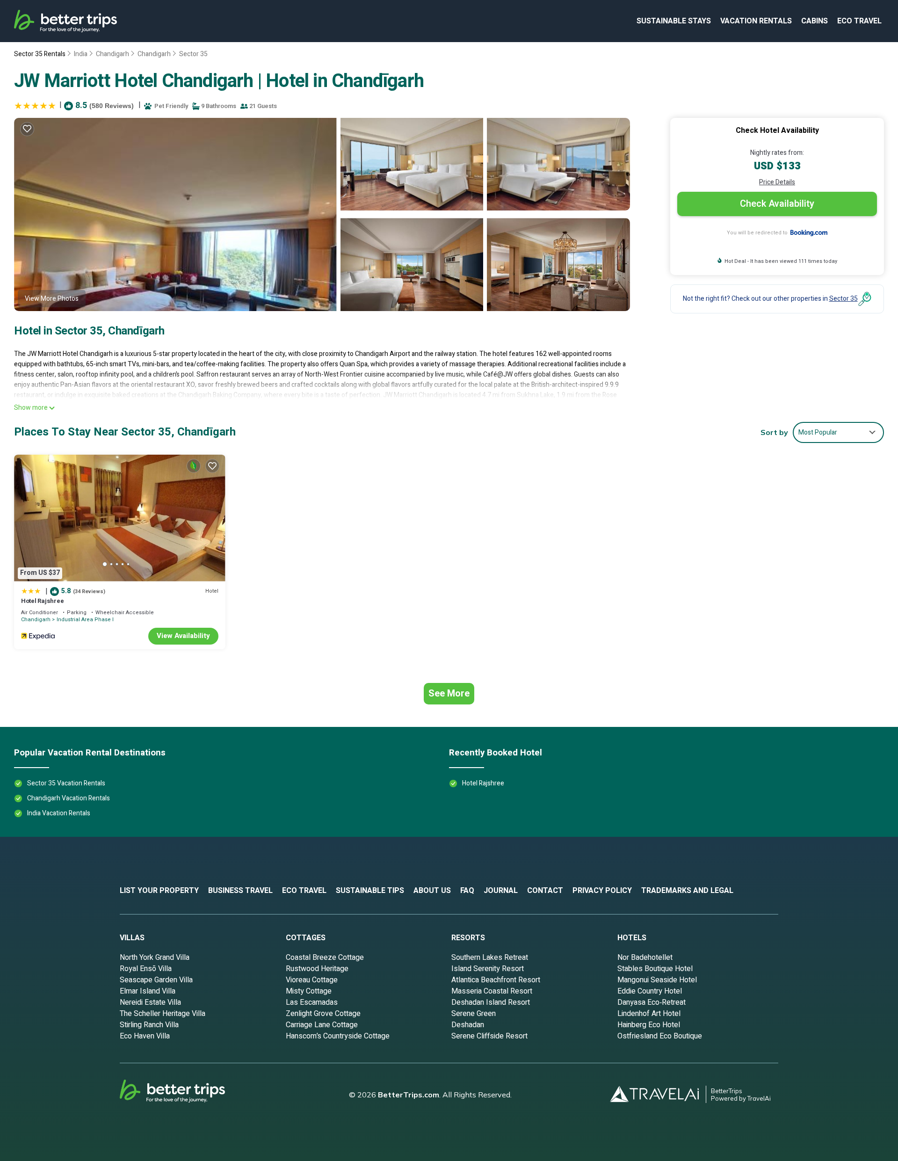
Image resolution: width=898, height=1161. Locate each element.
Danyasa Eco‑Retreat (651, 1002)
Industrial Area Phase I (85, 620)
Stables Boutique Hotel (655, 968)
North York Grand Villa (154, 957)
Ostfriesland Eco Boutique (659, 1036)
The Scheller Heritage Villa (162, 1013)
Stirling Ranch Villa (149, 1024)
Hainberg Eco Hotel (648, 1024)
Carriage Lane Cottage (322, 1024)
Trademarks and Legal (687, 890)
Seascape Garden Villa (156, 980)
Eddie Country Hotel (649, 991)
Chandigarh (112, 54)
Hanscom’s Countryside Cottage (338, 1036)
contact (545, 890)
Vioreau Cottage (312, 980)
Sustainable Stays (674, 21)
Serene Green (473, 1013)
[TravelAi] (658, 1094)
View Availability (183, 636)
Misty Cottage (309, 991)
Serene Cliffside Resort (489, 1036)
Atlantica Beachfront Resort (495, 980)
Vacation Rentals (756, 21)
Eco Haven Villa (145, 1036)
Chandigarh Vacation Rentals (68, 798)
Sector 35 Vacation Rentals (66, 783)
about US (432, 890)
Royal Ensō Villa (146, 968)
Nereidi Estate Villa (150, 1002)
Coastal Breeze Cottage (325, 957)
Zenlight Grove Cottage (323, 1013)
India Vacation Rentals (58, 813)
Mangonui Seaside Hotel (657, 980)
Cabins (814, 21)
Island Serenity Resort (487, 968)
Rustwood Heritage (317, 968)
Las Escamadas (312, 1002)
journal (501, 890)
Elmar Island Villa (147, 991)
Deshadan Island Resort (490, 1002)
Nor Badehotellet (645, 957)
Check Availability (777, 203)
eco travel (859, 21)
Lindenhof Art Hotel (649, 1013)
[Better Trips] (185, 1095)
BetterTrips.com (408, 1094)
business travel (240, 890)
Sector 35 (193, 54)
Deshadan (467, 1024)
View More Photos (52, 299)
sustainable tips (370, 890)
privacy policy (602, 890)
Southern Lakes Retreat (489, 957)
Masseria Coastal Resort (491, 991)
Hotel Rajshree (42, 600)
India (80, 54)
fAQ (467, 890)
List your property (159, 890)
